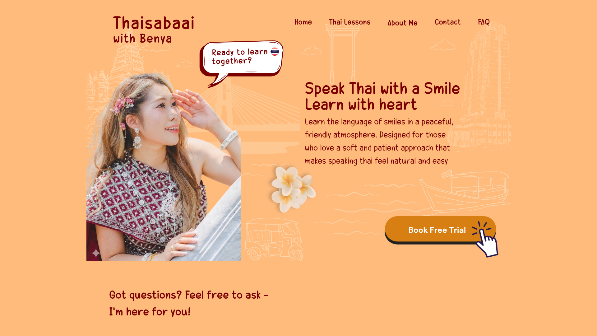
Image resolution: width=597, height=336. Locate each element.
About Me (402, 22)
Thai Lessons (350, 21)
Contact (448, 21)
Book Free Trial (437, 230)
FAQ (484, 21)
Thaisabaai (154, 22)
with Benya (142, 37)
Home (303, 21)
